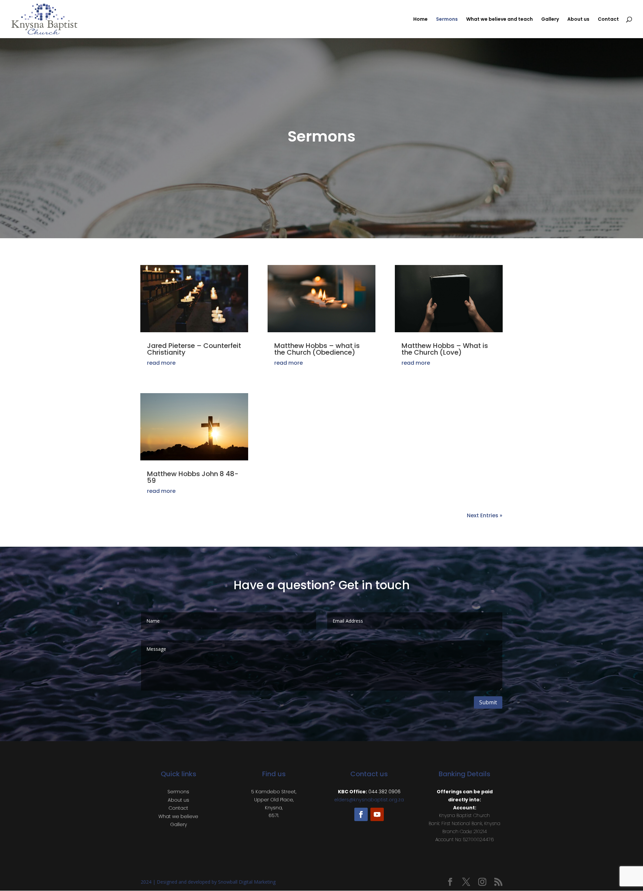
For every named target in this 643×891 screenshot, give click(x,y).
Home (420, 19)
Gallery (550, 19)
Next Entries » (484, 515)
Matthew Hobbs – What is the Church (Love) (445, 349)
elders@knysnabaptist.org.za (369, 799)
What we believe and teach (499, 19)
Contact (608, 19)
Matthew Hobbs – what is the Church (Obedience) (317, 349)
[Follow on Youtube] (377, 814)
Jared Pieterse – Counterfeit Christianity (194, 349)
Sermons (447, 19)
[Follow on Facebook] (361, 814)
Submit (488, 702)
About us (578, 19)
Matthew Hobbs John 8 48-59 (192, 477)
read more (161, 363)
